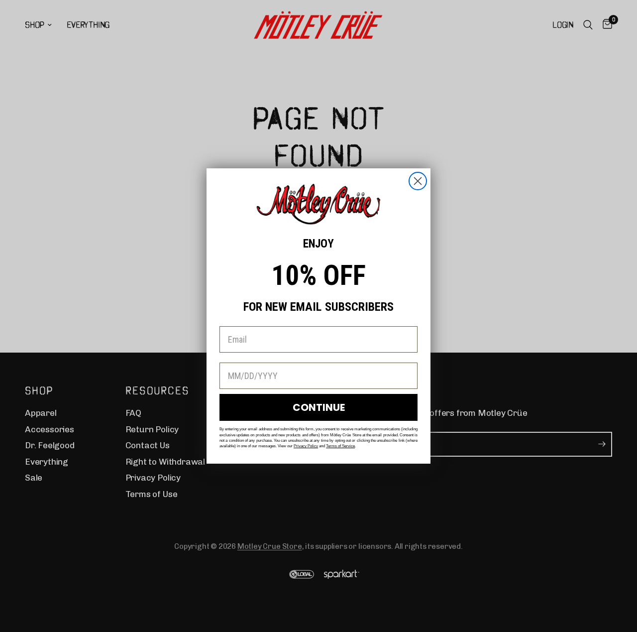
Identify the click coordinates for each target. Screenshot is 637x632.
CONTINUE (319, 407)
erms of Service (341, 446)
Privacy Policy (306, 446)
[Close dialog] (417, 181)
